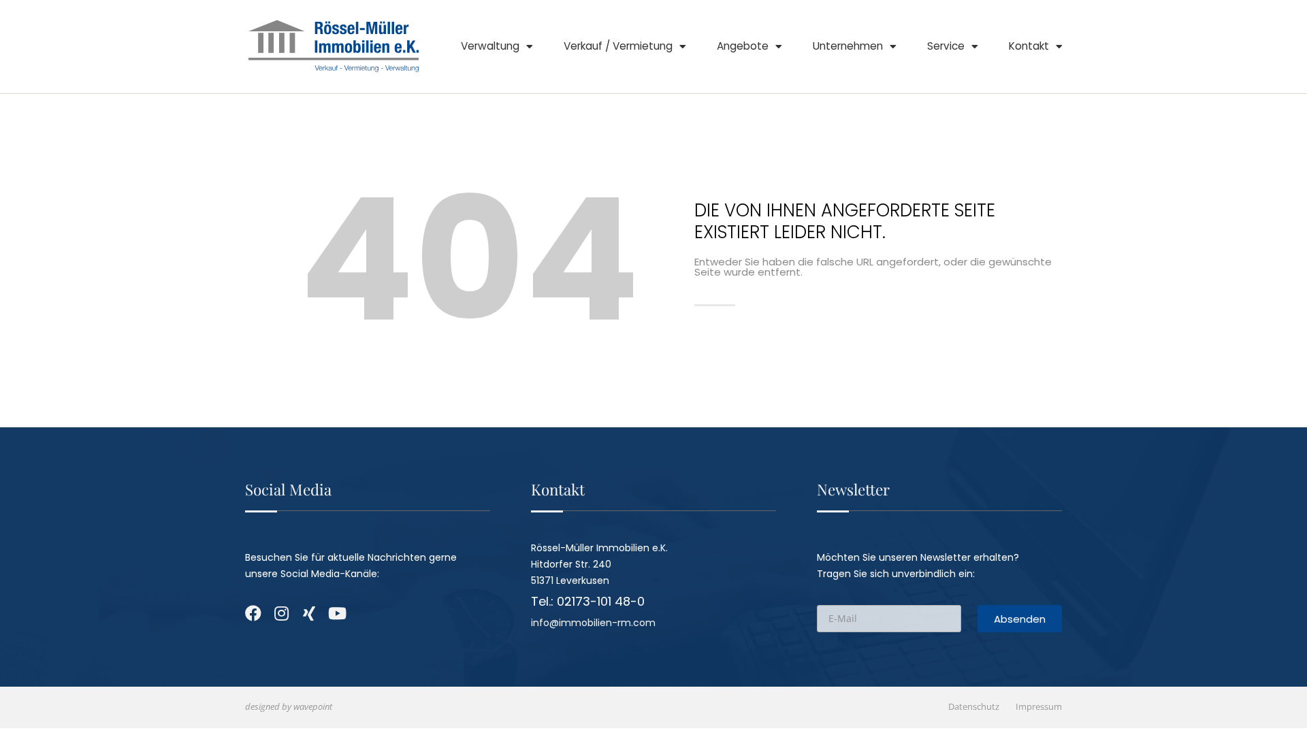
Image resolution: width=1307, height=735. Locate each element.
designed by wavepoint (288, 707)
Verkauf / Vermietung (618, 46)
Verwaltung (490, 46)
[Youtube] (337, 613)
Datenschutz (973, 707)
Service (946, 46)
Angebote (743, 46)
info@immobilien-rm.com (593, 623)
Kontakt (1029, 46)
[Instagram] (281, 613)
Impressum (1039, 707)
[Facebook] (253, 613)
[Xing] (309, 613)
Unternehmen (848, 46)
